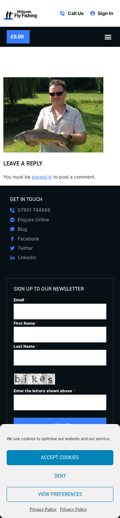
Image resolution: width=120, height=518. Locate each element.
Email (20, 300)
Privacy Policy (43, 509)
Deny (60, 476)
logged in (42, 177)
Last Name (26, 346)
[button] (107, 36)
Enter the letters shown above (44, 391)
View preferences (60, 494)
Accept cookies (60, 457)
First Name (26, 323)
